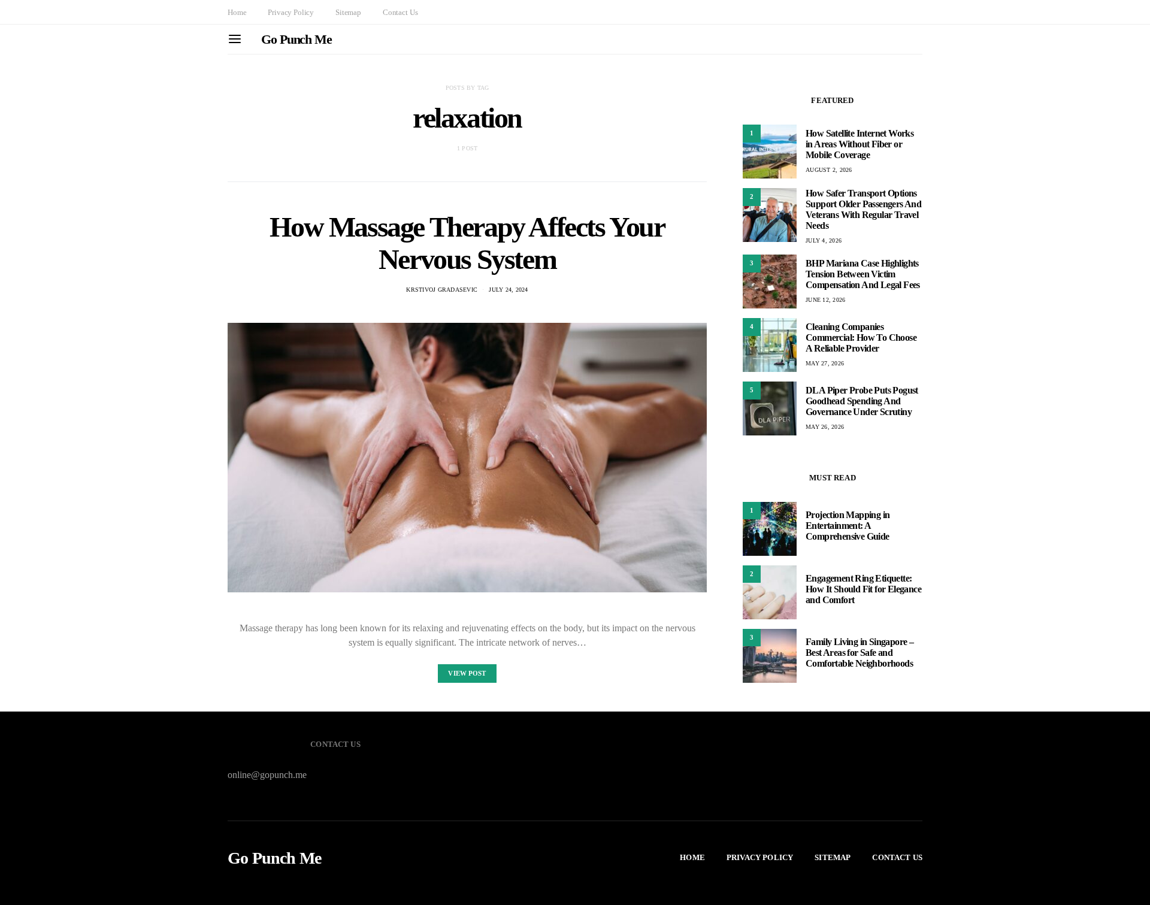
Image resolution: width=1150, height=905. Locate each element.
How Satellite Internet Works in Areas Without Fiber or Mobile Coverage (859, 144)
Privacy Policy (291, 12)
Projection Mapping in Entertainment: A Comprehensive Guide (847, 526)
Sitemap (348, 12)
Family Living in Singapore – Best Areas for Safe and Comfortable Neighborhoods (859, 653)
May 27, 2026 (825, 363)
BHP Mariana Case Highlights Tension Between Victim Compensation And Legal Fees (863, 274)
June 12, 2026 (825, 299)
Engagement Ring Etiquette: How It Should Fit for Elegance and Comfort (863, 590)
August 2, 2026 (829, 170)
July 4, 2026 (824, 240)
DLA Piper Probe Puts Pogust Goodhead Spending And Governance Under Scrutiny (862, 401)
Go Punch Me (296, 39)
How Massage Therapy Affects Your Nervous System (467, 243)
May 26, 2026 (825, 426)
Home (237, 12)
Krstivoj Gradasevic (441, 289)
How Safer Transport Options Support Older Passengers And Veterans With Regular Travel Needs (863, 209)
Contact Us (400, 12)
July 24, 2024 (508, 289)
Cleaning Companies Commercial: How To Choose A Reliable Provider (861, 337)
